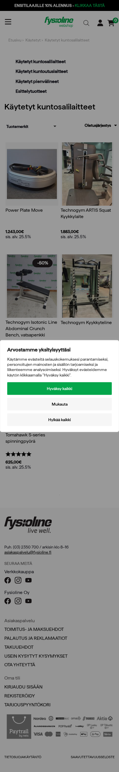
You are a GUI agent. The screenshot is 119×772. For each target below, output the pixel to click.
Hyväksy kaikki (59, 388)
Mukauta (60, 404)
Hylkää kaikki (59, 419)
